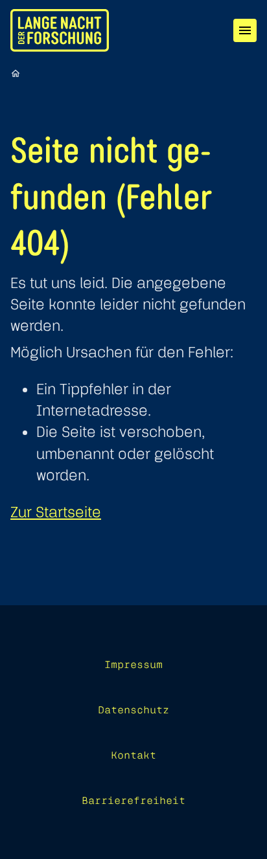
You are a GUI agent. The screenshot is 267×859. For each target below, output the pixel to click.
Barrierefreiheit (133, 800)
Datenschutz (133, 709)
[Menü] (245, 30)
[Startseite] (15, 73)
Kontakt (133, 755)
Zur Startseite (55, 511)
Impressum (133, 664)
